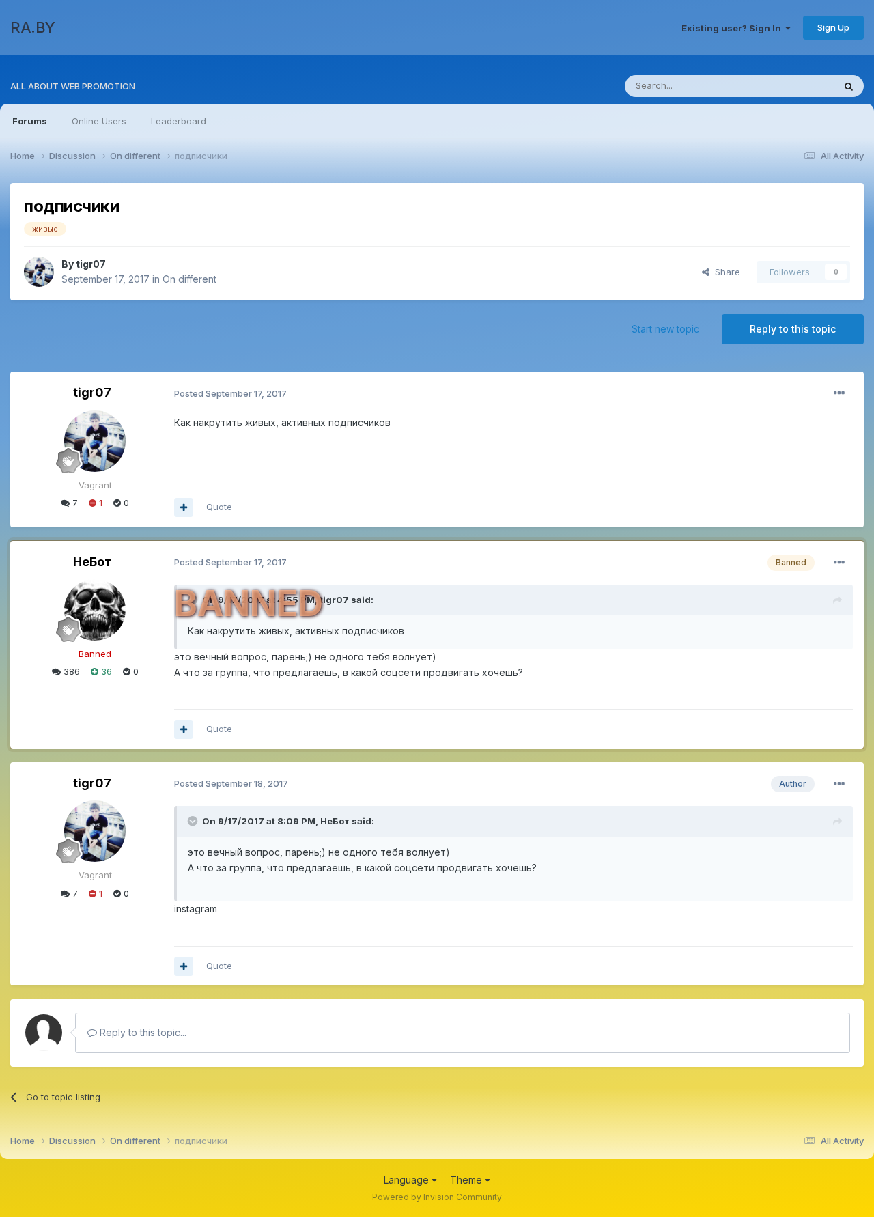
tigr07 (91, 264)
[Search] (849, 86)
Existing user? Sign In (733, 28)
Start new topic (665, 329)
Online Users (99, 120)
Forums (29, 120)
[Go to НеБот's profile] (95, 610)
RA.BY (32, 27)
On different (189, 279)
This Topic (793, 86)
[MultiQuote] (183, 507)
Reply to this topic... (141, 1032)
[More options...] (839, 393)
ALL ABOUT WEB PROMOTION (72, 86)
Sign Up (833, 27)
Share (724, 271)
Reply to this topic (793, 329)
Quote (219, 506)
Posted (230, 393)
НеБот (92, 562)
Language (408, 1180)
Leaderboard (178, 120)
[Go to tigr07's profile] (39, 272)
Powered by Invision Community (437, 1197)
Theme (467, 1180)
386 (70, 671)
